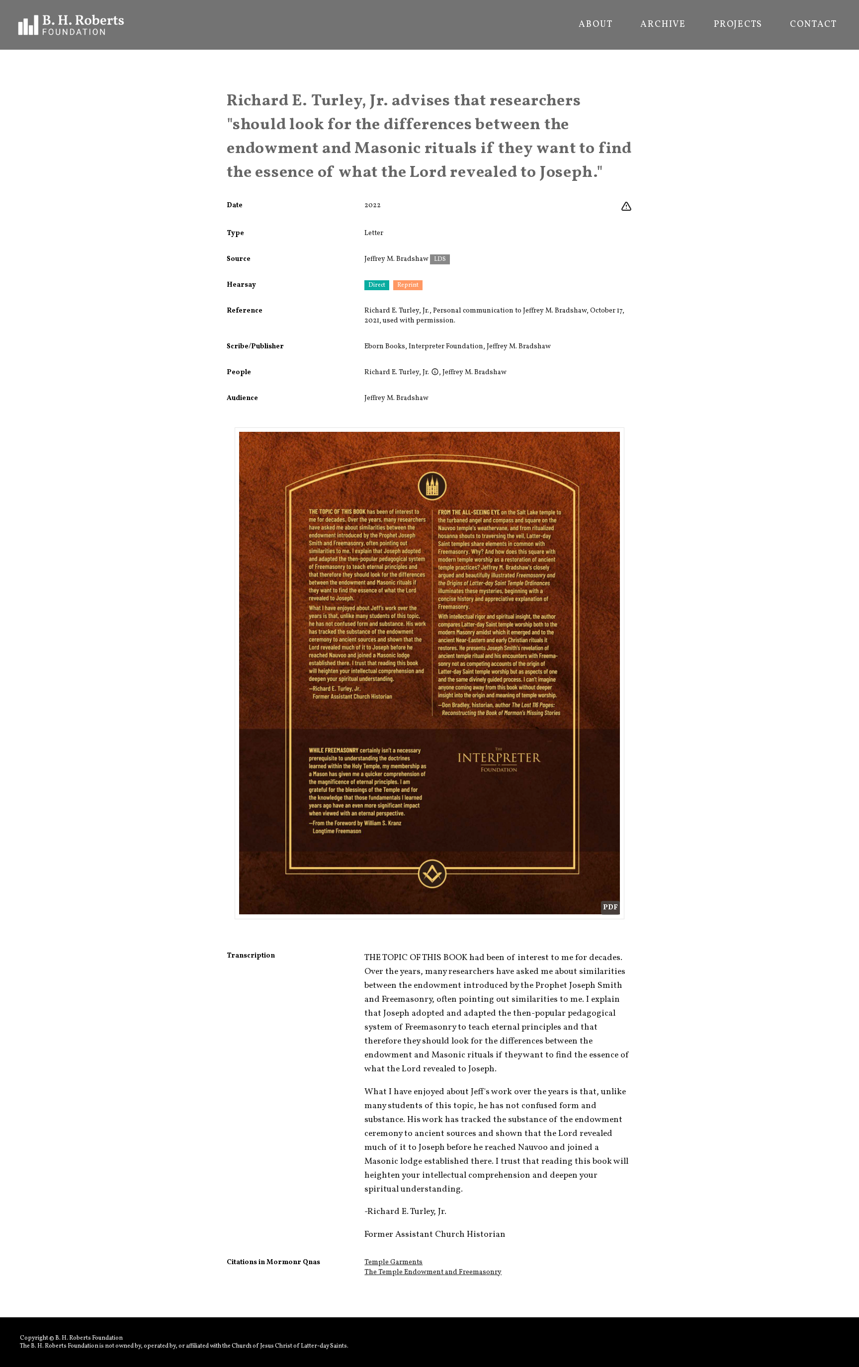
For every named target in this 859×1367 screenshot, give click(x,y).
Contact (813, 25)
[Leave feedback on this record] (626, 207)
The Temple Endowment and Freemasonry (433, 1272)
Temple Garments (393, 1262)
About (595, 25)
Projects (738, 25)
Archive (663, 25)
